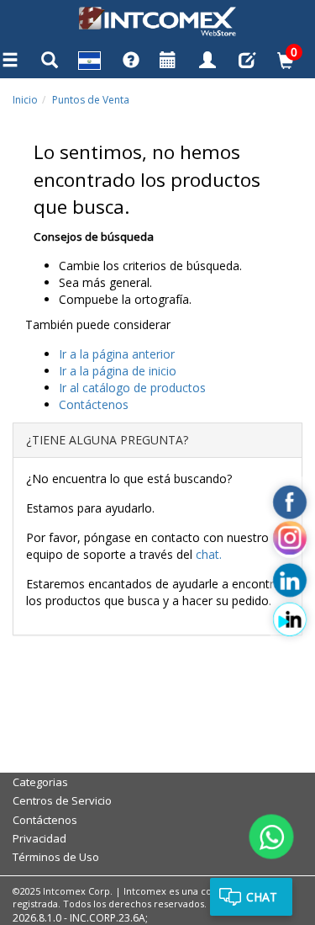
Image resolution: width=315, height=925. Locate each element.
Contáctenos (45, 819)
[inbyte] (290, 619)
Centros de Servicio (62, 800)
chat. (209, 554)
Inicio (25, 100)
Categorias (40, 781)
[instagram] (290, 541)
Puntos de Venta (90, 100)
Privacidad (39, 838)
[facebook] (290, 502)
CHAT (261, 897)
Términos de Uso (56, 856)
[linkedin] (290, 581)
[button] (89, 63)
